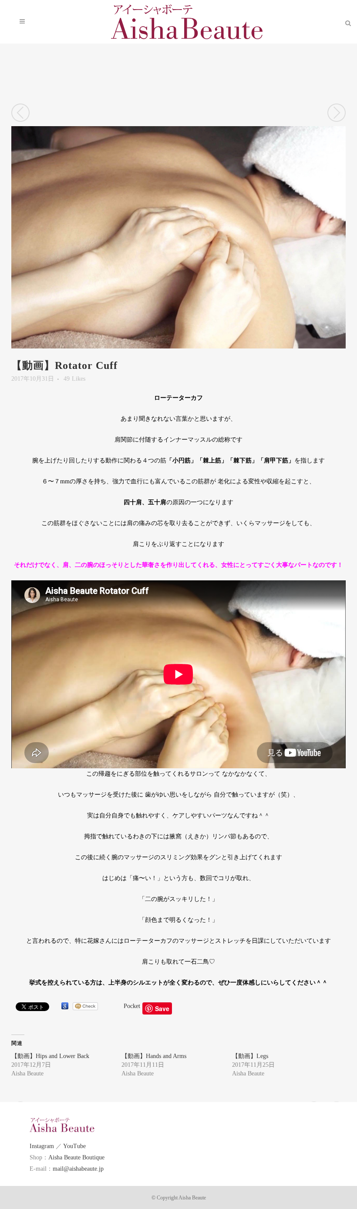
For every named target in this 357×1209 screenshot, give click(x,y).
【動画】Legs (250, 1056)
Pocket (132, 1006)
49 (74, 379)
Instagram (42, 1146)
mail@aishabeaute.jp (78, 1168)
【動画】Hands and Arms (153, 1056)
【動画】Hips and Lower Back (50, 1056)
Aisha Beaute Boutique (76, 1157)
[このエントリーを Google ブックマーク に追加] (64, 1006)
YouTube (74, 1146)
